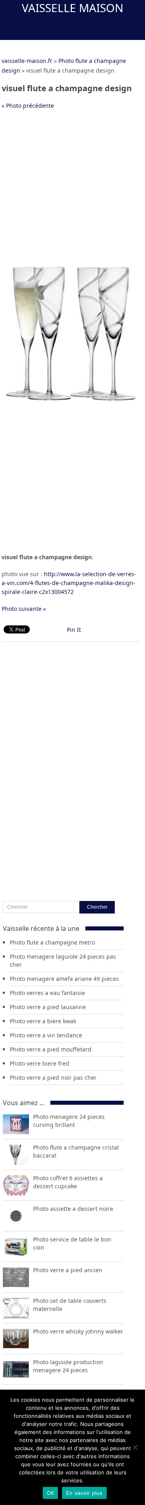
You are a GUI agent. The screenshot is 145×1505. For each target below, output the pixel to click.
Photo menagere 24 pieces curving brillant (69, 1121)
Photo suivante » (24, 608)
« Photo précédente (28, 105)
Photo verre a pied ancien (67, 1270)
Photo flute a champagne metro (52, 942)
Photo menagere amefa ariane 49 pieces (64, 978)
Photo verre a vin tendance (46, 1035)
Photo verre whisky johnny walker (78, 1331)
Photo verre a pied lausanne (48, 1007)
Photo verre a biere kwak (43, 1021)
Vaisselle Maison (72, 7)
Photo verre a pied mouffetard (50, 1049)
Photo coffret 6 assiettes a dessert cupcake (68, 1182)
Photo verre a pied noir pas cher (53, 1077)
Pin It (74, 629)
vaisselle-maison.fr (27, 61)
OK (50, 1493)
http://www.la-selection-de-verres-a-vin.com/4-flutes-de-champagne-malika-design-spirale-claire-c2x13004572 (69, 583)
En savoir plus (84, 1493)
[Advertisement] (72, 190)
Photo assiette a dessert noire (73, 1208)
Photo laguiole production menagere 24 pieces (68, 1366)
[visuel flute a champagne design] (71, 401)
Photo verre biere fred (39, 1063)
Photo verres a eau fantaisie (47, 993)
